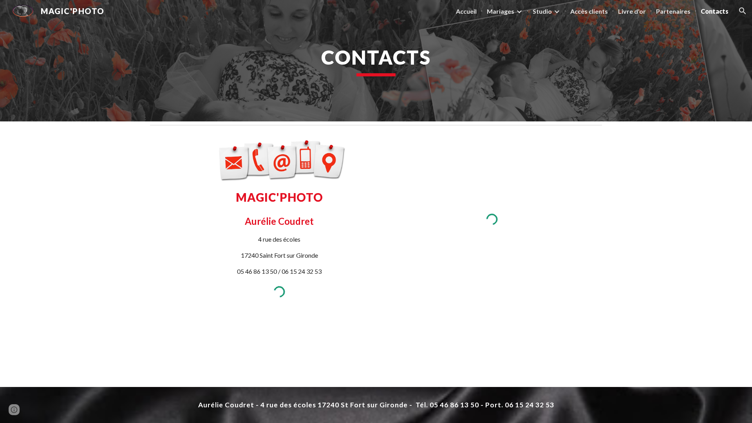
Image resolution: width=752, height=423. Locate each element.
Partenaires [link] (673, 11)
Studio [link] (542, 11)
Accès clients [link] (589, 11)
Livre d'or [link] (632, 11)
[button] (742, 11)
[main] (376, 61)
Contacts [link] (714, 11)
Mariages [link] (500, 11)
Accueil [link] (466, 11)
